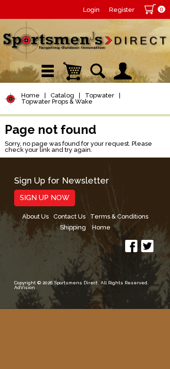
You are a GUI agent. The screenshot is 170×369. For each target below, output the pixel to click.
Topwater (99, 95)
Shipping (73, 227)
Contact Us (69, 216)
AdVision (24, 287)
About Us (35, 216)
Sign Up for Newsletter (61, 180)
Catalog (62, 95)
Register (122, 10)
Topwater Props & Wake (57, 101)
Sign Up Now (44, 197)
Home (30, 95)
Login (91, 10)
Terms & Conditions (119, 216)
